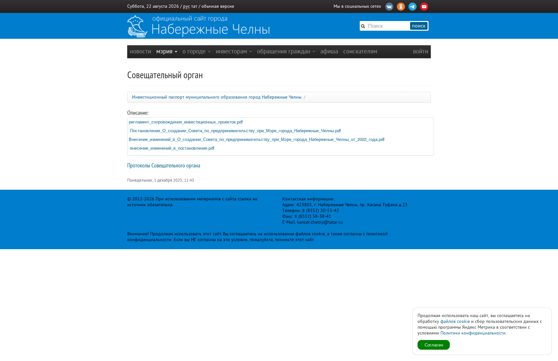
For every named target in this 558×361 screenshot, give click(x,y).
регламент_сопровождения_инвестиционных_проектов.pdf (186, 122)
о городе (194, 51)
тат (194, 6)
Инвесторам (232, 51)
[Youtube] (424, 6)
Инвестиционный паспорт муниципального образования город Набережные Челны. (217, 97)
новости (140, 51)
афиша (329, 51)
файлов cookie (455, 321)
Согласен (434, 345)
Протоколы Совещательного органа (163, 165)
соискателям (360, 51)
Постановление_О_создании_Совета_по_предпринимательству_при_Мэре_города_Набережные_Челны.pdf (235, 130)
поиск (419, 26)
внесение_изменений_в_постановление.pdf (172, 148)
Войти (420, 51)
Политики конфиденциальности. (473, 333)
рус (186, 6)
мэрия (165, 51)
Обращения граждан (284, 51)
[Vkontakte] (389, 6)
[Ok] (401, 6)
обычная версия (218, 6)
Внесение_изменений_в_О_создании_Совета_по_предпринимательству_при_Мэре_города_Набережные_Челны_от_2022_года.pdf (257, 139)
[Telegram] (413, 6)
